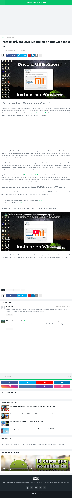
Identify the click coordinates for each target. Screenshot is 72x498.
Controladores (10, 38)
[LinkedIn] (32, 55)
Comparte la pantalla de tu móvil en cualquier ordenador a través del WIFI (32, 406)
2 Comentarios (23, 51)
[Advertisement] (36, 20)
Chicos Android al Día (36, 2)
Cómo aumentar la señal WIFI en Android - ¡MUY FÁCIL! (27, 421)
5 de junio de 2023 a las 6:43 (63, 321)
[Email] (36, 55)
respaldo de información (38, 113)
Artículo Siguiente (66, 376)
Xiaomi (23, 290)
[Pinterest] (29, 55)
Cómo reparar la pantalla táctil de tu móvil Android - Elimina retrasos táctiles (33, 414)
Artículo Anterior (6, 376)
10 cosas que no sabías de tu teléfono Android (20, 469)
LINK (40, 200)
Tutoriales (17, 290)
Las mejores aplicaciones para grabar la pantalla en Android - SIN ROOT (32, 429)
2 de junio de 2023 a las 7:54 (63, 306)
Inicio (3, 38)
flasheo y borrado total (32, 175)
